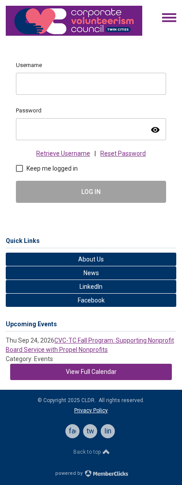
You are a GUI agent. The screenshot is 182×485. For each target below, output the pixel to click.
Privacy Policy (91, 410)
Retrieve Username (63, 153)
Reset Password (123, 153)
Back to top (87, 452)
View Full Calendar (91, 371)
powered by (69, 473)
